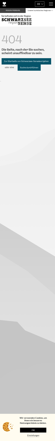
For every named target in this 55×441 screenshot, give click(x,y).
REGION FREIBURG (13, 10)
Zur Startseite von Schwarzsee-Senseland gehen (26, 61)
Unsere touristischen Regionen (39, 10)
